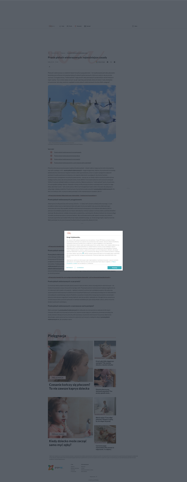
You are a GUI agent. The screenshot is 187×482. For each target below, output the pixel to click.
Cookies (75, 263)
